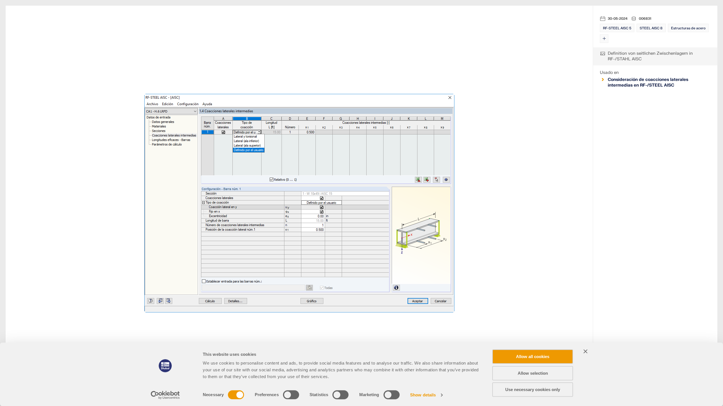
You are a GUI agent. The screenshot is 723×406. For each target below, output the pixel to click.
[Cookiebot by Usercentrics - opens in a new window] (165, 395)
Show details (423, 394)
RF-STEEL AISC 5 (617, 28)
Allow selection (533, 373)
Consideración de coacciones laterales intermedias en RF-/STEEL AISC (648, 82)
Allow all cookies (532, 356)
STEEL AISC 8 (651, 28)
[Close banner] (585, 351)
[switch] (291, 394)
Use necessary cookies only (532, 389)
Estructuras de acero (688, 28)
